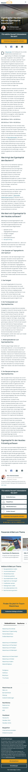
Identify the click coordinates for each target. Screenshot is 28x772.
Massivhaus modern (7, 661)
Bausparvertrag (8, 239)
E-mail (17, 47)
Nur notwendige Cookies (14, 769)
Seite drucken (22, 47)
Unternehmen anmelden (9, 730)
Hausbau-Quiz (6, 720)
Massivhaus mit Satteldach (9, 642)
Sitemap (4, 695)
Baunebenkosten (12, 137)
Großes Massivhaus (7, 636)
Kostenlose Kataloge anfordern (14, 611)
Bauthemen (21, 623)
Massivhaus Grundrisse (8, 629)
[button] (25, 2)
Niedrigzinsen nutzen (9, 585)
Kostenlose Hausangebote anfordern (14, 41)
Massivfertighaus (7, 664)
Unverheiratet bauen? (10, 571)
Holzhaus (5, 673)
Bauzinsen (9, 52)
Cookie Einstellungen (8, 698)
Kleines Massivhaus (7, 634)
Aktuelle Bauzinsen (9, 574)
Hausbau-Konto (6, 723)
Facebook (11, 47)
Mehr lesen (3, 485)
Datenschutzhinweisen (10, 757)
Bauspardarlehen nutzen (10, 569)
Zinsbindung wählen (9, 576)
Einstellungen (14, 765)
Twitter (6, 47)
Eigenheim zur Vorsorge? (10, 581)
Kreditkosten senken (9, 583)
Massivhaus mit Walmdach (9, 650)
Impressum (5, 708)
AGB (3, 710)
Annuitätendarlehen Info (10, 588)
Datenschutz (6, 705)
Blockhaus (5, 675)
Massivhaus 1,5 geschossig (9, 631)
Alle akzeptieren (14, 761)
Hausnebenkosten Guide (10, 578)
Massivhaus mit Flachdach (9, 645)
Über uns (4, 690)
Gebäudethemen (10, 623)
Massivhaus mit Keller (8, 659)
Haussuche (5, 718)
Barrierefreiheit (6, 693)
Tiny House (5, 678)
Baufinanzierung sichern (10, 590)
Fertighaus (5, 670)
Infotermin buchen (7, 733)
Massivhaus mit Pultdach (9, 648)
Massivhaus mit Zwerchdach (10, 656)
